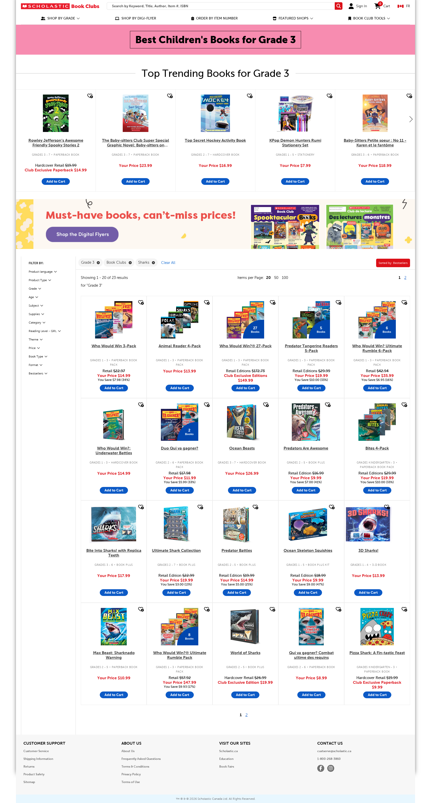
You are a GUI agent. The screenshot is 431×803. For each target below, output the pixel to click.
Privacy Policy (131, 774)
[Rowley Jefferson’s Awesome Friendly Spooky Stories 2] (55, 113)
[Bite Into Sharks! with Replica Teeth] (114, 524)
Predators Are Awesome (306, 448)
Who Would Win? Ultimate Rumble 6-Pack (377, 348)
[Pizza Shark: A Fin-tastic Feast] (377, 626)
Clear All (168, 263)
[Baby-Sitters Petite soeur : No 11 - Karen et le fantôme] (375, 113)
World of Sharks (245, 653)
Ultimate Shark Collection (176, 550)
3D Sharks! (368, 550)
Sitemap (29, 782)
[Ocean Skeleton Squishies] (307, 524)
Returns (28, 766)
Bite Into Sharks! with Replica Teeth (113, 552)
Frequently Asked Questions (141, 759)
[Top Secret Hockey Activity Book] (215, 113)
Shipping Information (38, 759)
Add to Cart (55, 181)
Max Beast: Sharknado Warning (114, 655)
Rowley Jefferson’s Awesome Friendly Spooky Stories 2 (55, 142)
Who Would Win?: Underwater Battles (114, 450)
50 (276, 278)
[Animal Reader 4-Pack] (179, 320)
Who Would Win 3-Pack (114, 346)
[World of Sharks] (245, 626)
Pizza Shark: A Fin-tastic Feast (377, 653)
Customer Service (36, 751)
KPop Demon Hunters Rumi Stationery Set (295, 142)
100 (285, 278)
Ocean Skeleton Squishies (308, 550)
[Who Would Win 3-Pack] (113, 320)
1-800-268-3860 (329, 759)
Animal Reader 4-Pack (180, 346)
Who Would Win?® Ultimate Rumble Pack (179, 655)
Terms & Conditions (135, 766)
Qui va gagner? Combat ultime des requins (311, 655)
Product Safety (33, 774)
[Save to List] (89, 96)
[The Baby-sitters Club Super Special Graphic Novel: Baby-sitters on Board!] (135, 113)
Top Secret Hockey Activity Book (215, 140)
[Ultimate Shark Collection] (176, 524)
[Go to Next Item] (411, 118)
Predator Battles (236, 550)
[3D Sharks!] (368, 524)
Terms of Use (130, 782)
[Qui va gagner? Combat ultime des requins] (311, 626)
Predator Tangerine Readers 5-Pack (311, 348)
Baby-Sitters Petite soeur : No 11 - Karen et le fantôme (375, 142)
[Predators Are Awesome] (306, 422)
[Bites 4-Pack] (377, 422)
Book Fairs (226, 766)
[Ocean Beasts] (242, 422)
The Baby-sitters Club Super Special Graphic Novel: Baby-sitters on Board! (135, 143)
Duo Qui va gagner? (179, 448)
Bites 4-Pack (377, 448)
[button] (60, 18)
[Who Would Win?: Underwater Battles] (113, 422)
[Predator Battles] (236, 524)
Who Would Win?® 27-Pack (245, 346)
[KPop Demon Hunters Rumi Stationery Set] (295, 113)
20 (268, 277)
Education (226, 759)
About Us (127, 751)
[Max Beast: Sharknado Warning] (113, 626)
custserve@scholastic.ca (334, 751)
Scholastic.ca (228, 751)
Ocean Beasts (242, 448)
